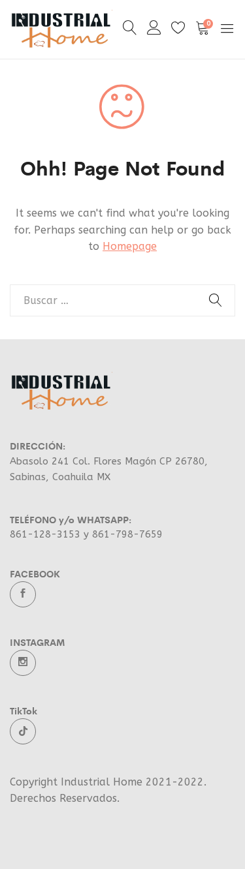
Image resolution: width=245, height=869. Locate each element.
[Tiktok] (23, 731)
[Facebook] (23, 594)
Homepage (130, 246)
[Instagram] (23, 663)
